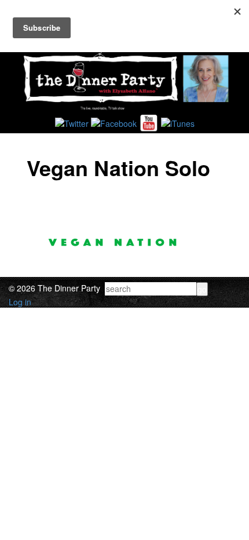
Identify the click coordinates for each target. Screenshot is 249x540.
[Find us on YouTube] (149, 121)
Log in (20, 302)
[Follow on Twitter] (72, 121)
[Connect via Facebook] (114, 121)
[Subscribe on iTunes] (178, 121)
